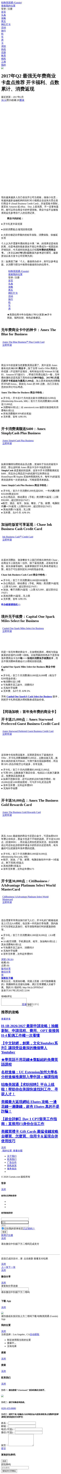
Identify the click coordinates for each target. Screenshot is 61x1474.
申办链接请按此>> (10, 604)
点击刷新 (28, 1258)
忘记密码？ (29, 1228)
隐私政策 (12, 1165)
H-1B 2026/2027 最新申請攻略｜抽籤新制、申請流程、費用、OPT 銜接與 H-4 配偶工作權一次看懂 (30, 1030)
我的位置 (6, 1150)
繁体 (22, 100)
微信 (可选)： (8, 1432)
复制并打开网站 (9, 1471)
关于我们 (12, 1156)
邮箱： (4, 1426)
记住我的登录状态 (13, 1228)
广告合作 (12, 1162)
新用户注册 (7, 1235)
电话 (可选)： (8, 1429)
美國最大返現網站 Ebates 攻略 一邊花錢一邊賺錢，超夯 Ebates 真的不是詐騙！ (30, 1106)
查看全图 (17, 1150)
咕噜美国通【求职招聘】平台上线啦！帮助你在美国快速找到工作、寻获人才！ (29, 1089)
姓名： (4, 1423)
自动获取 (34, 1334)
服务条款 (12, 1168)
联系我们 (12, 1159)
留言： (4, 1445)
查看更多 (6, 1019)
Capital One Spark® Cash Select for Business (29, 696)
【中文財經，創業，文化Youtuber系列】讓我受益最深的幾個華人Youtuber (29, 1047)
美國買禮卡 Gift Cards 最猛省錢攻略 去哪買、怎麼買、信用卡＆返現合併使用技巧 (29, 1136)
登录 (24, 1004)
